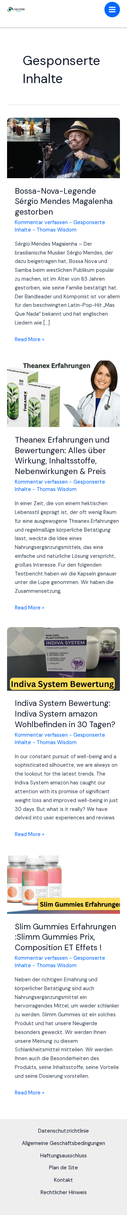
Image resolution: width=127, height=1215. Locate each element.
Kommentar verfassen (41, 222)
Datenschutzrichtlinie (63, 1131)
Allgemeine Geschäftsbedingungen (63, 1143)
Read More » (29, 340)
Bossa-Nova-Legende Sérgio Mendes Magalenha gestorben (64, 201)
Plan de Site (63, 1167)
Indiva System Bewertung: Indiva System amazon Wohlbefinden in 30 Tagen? (65, 713)
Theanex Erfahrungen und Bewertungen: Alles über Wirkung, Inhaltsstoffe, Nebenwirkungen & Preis (62, 455)
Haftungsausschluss (63, 1155)
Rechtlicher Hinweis (64, 1192)
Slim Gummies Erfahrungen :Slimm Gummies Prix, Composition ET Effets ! (65, 937)
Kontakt (63, 1180)
